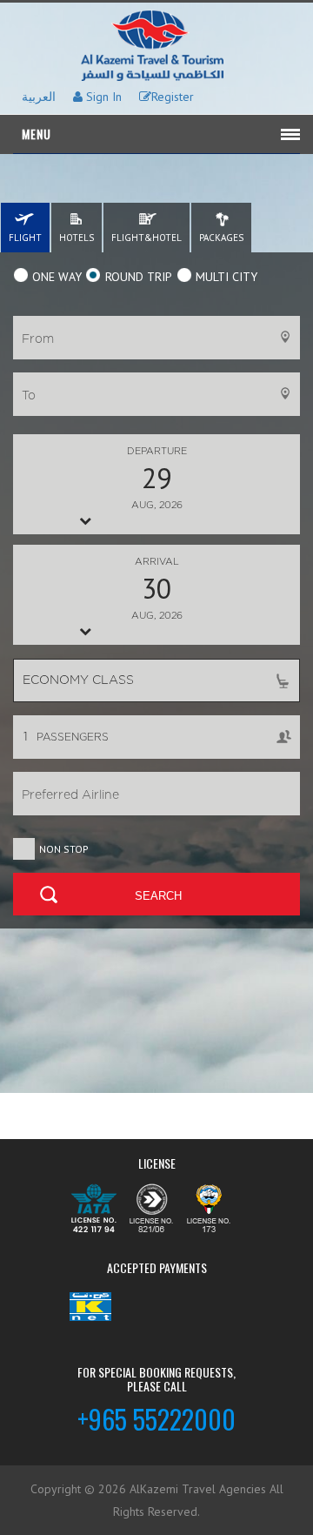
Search (158, 895)
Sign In (102, 96)
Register (172, 96)
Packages (221, 237)
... (156, 478)
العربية (39, 96)
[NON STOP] (24, 845)
